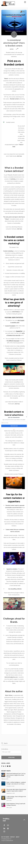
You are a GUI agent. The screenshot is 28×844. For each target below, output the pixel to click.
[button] (14, 417)
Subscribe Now (14, 425)
